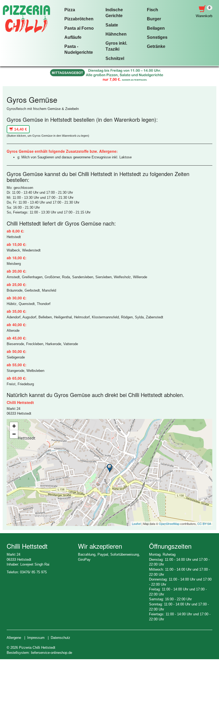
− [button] (14, 434)
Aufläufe (72, 37)
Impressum (36, 638)
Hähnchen (116, 34)
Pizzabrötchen (78, 19)
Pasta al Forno (79, 28)
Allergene (14, 638)
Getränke (156, 46)
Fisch (152, 9)
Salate (111, 25)
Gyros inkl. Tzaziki (116, 46)
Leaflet (136, 523)
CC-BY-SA (204, 523)
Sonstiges (157, 37)
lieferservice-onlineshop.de (51, 653)
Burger (154, 19)
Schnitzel (114, 58)
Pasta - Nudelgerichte (78, 49)
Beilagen (156, 28)
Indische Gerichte (114, 12)
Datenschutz (60, 638)
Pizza (69, 9)
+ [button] (14, 426)
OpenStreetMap (169, 523)
